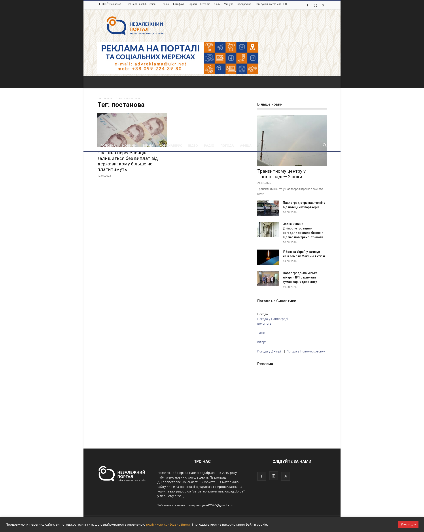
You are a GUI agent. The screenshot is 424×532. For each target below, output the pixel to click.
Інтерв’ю (205, 4)
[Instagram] (315, 5)
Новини (129, 145)
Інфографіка (244, 4)
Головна (108, 145)
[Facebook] (307, 5)
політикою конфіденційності (168, 524)
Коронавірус (170, 145)
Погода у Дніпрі (269, 351)
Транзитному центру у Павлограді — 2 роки (281, 173)
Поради (192, 4)
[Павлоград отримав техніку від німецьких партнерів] (268, 208)
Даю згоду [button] (408, 524)
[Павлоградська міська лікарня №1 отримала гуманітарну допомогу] (268, 278)
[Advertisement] (212, 107)
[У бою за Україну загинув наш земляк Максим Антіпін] (268, 257)
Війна (148, 145)
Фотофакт (178, 4)
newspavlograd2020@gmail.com (210, 505)
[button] (324, 146)
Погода (227, 145)
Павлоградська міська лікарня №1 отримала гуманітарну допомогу (300, 277)
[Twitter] (323, 5)
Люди (217, 4)
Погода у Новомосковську (305, 351)
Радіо (166, 4)
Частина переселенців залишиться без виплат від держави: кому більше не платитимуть (127, 161)
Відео (193, 145)
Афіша (246, 145)
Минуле (228, 4)
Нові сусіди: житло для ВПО (271, 4)
